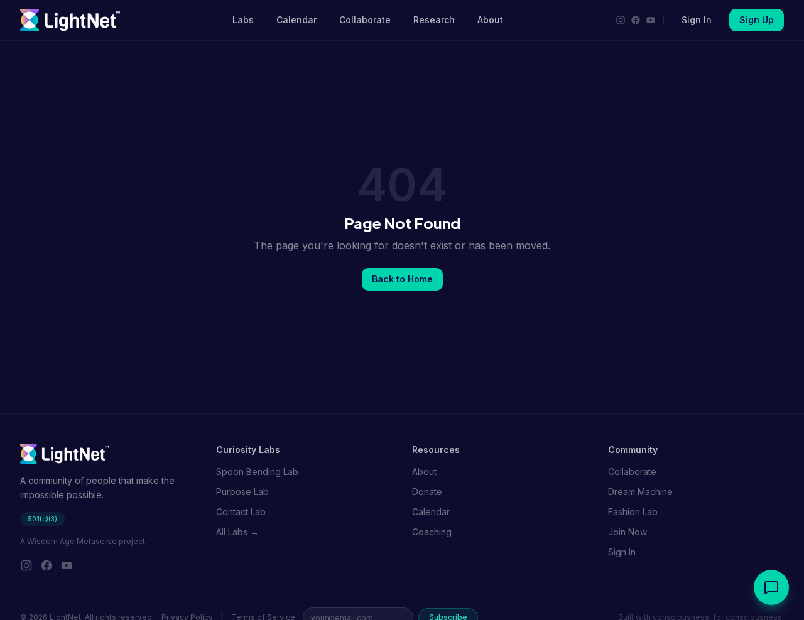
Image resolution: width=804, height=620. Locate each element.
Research (434, 19)
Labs (243, 19)
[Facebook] (636, 20)
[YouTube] (651, 20)
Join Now (627, 531)
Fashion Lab (633, 511)
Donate (427, 491)
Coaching (432, 531)
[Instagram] (621, 20)
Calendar (296, 19)
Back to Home (402, 279)
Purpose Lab (242, 491)
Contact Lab (241, 511)
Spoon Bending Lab (257, 471)
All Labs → (237, 531)
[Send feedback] (771, 587)
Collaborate (365, 19)
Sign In (697, 19)
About (490, 19)
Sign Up (756, 19)
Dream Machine (640, 491)
